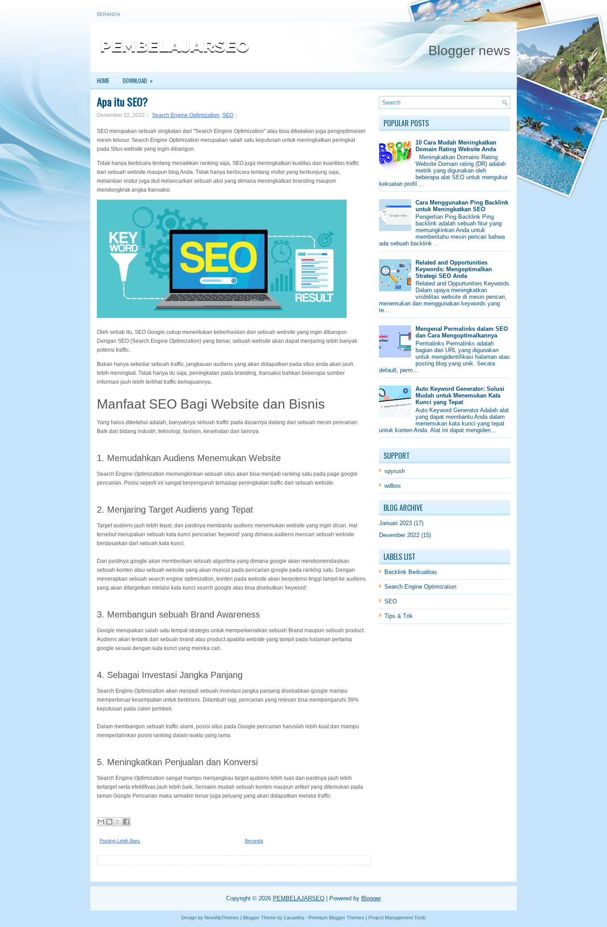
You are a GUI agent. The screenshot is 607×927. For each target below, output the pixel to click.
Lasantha (294, 917)
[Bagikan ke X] (117, 821)
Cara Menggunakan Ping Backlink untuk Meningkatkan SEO (461, 206)
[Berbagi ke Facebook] (126, 821)
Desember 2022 (399, 535)
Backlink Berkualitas (410, 572)
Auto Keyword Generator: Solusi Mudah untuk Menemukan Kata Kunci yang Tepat (459, 395)
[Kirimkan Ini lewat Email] (100, 821)
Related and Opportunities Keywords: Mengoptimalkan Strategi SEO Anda (453, 269)
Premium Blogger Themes (336, 917)
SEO (227, 115)
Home (103, 80)
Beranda (108, 14)
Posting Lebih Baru (120, 840)
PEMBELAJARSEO (298, 898)
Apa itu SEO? (122, 101)
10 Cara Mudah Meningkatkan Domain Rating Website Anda (455, 145)
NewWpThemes (221, 917)
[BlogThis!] (109, 821)
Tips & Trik (398, 616)
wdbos (392, 485)
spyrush (394, 471)
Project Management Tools (397, 917)
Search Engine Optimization (186, 115)
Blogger (371, 898)
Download (138, 80)
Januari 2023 (395, 523)
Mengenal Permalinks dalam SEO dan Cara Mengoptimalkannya (461, 332)
